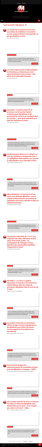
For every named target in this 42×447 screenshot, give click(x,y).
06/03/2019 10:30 (5, 402)
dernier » (31, 441)
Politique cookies (10, 445)
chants (18, 333)
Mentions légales (4, 445)
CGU (33, 445)
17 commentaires (10, 265)
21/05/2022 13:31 (5, 323)
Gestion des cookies (17, 445)
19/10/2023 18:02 (5, 155)
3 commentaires (9, 350)
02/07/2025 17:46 (5, 30)
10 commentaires (10, 308)
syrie (14, 38)
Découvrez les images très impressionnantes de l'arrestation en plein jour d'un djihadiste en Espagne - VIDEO (22, 367)
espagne (21, 371)
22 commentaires (10, 426)
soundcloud (11, 333)
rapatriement (13, 291)
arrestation (11, 371)
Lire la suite (34, 63)
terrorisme (17, 38)
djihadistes (32, 371)
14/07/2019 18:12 (5, 366)
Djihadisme (11, 38)
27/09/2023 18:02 (5, 195)
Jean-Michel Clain (12, 409)
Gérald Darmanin (12, 162)
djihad (10, 78)
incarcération (15, 204)
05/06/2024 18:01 (5, 70)
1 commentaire (9, 388)
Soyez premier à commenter (11, 54)
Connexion (24, 3)
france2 (22, 409)
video (19, 371)
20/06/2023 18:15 (5, 237)
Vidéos (8, 38)
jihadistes (28, 371)
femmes (17, 291)
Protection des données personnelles (26, 445)
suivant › (25, 441)
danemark (11, 122)
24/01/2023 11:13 (5, 281)
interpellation (15, 371)
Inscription (19, 3)
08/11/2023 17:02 (5, 110)
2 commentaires (9, 179)
